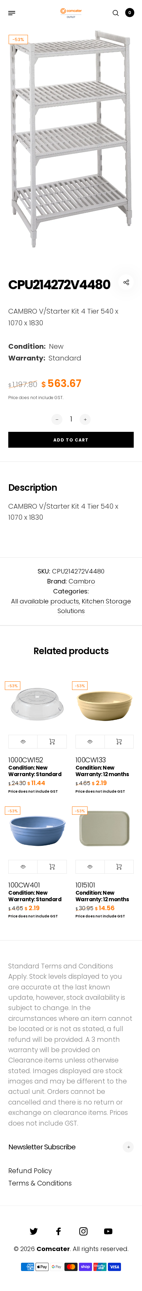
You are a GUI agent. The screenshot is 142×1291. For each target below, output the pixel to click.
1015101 (102, 891)
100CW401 (34, 891)
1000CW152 (34, 766)
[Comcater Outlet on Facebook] (58, 1231)
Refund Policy (30, 1171)
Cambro (82, 581)
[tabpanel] (71, 138)
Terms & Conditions (40, 1183)
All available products (45, 601)
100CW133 (102, 766)
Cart (129, 13)
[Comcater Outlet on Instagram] (83, 1231)
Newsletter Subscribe (41, 1146)
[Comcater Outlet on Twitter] (34, 1231)
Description (32, 487)
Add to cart (52, 742)
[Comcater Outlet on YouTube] (108, 1231)
